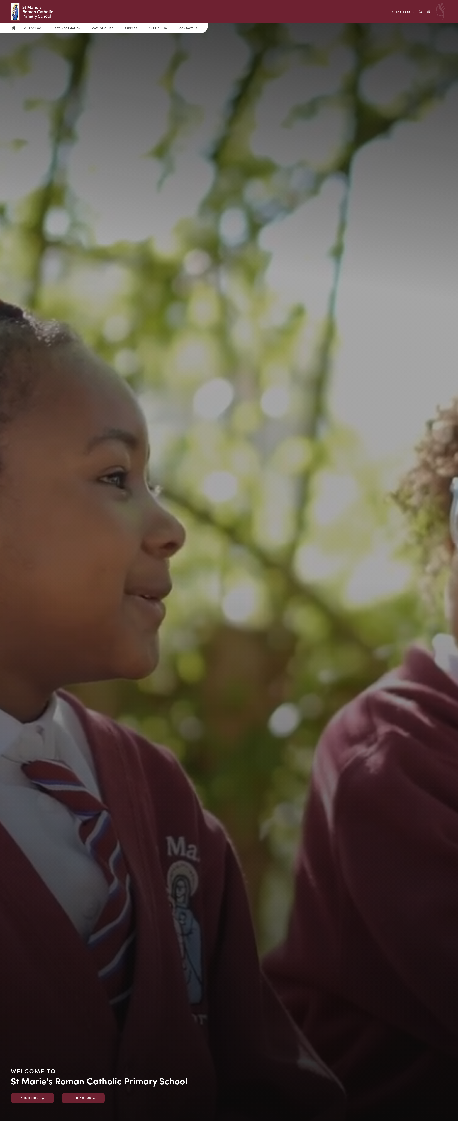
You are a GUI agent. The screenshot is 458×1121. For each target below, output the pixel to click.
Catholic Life (102, 28)
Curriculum (158, 28)
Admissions (31, 1098)
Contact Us (188, 28)
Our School (33, 28)
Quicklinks (401, 12)
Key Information (67, 28)
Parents (131, 28)
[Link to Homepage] (33, 12)
